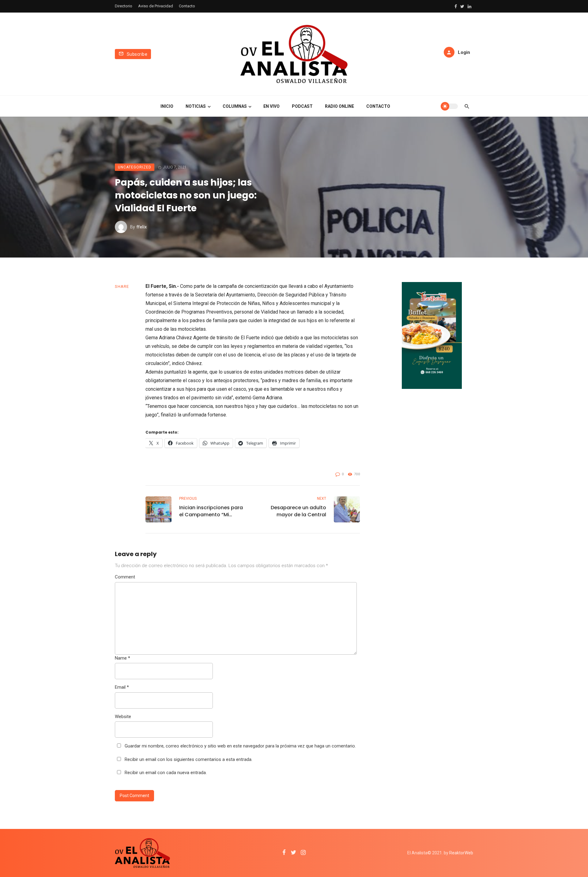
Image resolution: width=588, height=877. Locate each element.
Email (122, 687)
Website (123, 716)
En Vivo (271, 106)
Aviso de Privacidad (155, 6)
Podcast (302, 106)
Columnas (235, 106)
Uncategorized (134, 167)
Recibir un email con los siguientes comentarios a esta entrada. (188, 759)
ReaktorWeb (461, 852)
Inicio (166, 106)
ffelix (142, 226)
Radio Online (339, 106)
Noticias (196, 106)
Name (122, 658)
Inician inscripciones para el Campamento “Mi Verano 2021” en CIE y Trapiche (211, 511)
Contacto (187, 6)
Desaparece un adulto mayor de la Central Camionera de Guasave (296, 511)
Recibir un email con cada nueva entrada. (166, 772)
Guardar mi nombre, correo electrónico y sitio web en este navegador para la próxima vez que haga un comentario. (240, 746)
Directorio (123, 6)
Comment (125, 577)
